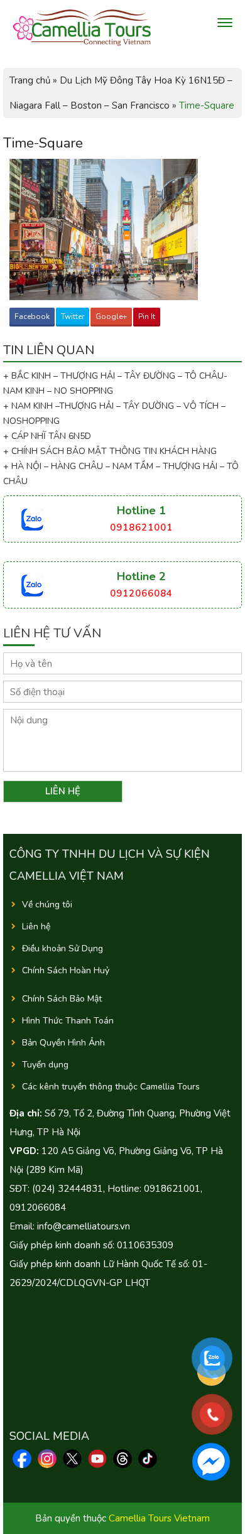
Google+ (111, 316)
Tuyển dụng (45, 1065)
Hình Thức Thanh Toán (68, 1021)
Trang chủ (29, 80)
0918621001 (141, 527)
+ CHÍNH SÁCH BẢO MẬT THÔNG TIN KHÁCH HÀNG (110, 451)
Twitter (72, 316)
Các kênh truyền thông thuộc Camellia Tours (111, 1087)
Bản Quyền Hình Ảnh (63, 1043)
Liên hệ (36, 926)
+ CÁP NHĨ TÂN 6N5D (47, 436)
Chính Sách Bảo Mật (62, 999)
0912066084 (141, 593)
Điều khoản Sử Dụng (62, 948)
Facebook (32, 316)
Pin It (146, 316)
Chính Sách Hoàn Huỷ (65, 970)
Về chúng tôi (47, 904)
